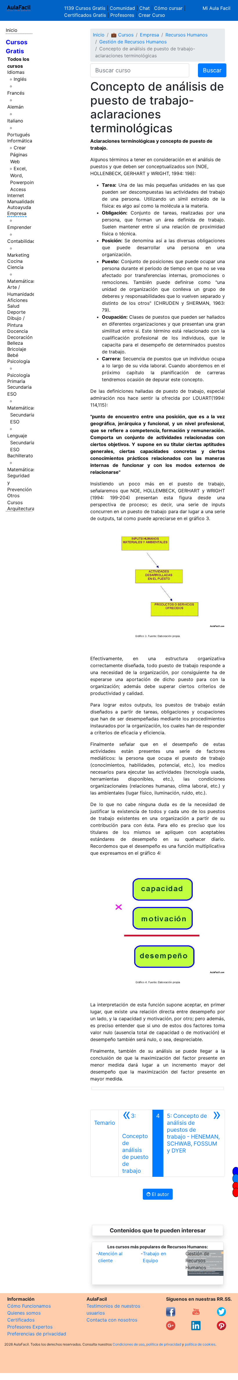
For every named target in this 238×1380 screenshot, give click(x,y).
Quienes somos (24, 1313)
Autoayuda (19, 207)
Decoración (20, 337)
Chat (144, 8)
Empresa (16, 213)
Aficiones (17, 300)
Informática (19, 141)
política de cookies (200, 1344)
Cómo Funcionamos (29, 1306)
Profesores (122, 15)
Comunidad (122, 8)
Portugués (18, 134)
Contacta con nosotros (111, 1320)
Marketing (18, 255)
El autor (159, 1194)
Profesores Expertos (30, 1327)
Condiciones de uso (129, 1344)
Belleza (15, 343)
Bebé (12, 355)
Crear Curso (151, 15)
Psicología (18, 361)
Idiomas (15, 72)
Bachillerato (20, 455)
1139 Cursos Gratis (85, 8)
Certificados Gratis (85, 15)
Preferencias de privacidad (36, 1334)
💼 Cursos (122, 35)
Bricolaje (16, 349)
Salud (13, 306)
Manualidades (22, 201)
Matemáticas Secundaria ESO (21, 415)
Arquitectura (21, 508)
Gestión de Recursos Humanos (133, 42)
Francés (15, 93)
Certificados (21, 1320)
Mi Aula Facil (216, 8)
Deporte (16, 312)
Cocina (15, 261)
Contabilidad (21, 241)
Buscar (212, 70)
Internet (15, 195)
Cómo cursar (168, 8)
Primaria (16, 381)
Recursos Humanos (186, 35)
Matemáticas (21, 281)
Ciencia (15, 267)
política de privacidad (163, 1344)
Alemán (15, 107)
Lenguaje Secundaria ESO (21, 442)
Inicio (11, 30)
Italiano (15, 121)
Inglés (20, 79)
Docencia (17, 331)
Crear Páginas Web (18, 154)
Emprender (19, 227)
